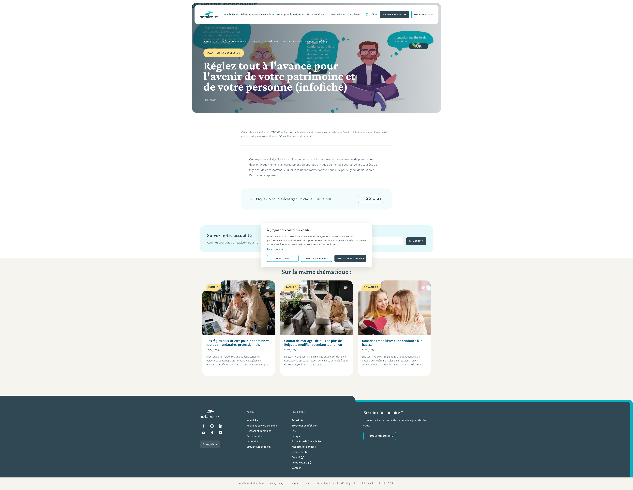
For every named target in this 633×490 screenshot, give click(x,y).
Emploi (296, 457)
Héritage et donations (288, 14)
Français (208, 444)
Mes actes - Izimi (423, 14)
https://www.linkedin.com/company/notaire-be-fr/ (220, 426)
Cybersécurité (299, 452)
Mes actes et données (304, 446)
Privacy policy (276, 483)
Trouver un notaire (394, 14)
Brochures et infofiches (305, 425)
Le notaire (336, 14)
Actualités (221, 41)
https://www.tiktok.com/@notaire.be (212, 432)
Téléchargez (372, 198)
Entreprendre (314, 14)
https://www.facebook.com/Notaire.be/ (203, 426)
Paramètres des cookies (316, 258)
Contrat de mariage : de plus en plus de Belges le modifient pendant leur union (313, 342)
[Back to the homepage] (209, 14)
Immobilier (229, 14)
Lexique (296, 436)
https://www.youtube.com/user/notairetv (203, 432)
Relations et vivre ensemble (256, 14)
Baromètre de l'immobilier (306, 441)
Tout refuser (282, 258)
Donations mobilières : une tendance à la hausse (392, 342)
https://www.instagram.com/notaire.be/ (212, 426)
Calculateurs (355, 14)
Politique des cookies (300, 483)
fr (373, 14)
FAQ (294, 430)
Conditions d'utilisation (251, 483)
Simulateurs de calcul (259, 446)
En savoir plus (275, 249)
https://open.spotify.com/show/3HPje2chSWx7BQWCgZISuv (220, 432)
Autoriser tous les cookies (350, 258)
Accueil (207, 41)
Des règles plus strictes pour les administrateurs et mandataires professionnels (238, 342)
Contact (296, 467)
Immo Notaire (299, 462)
